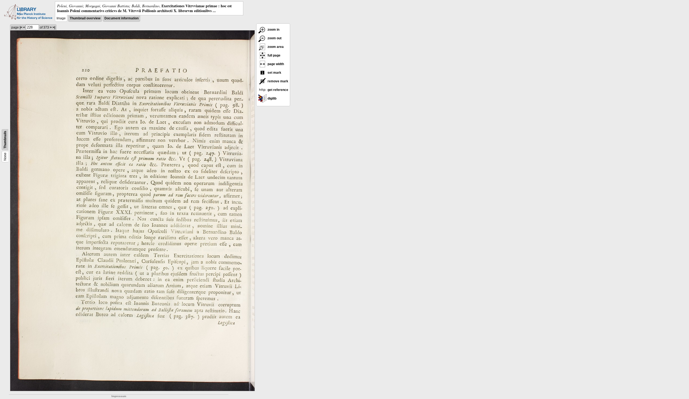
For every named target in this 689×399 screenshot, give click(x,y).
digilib (271, 98)
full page (273, 55)
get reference (277, 90)
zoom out (274, 38)
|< (21, 27)
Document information (121, 18)
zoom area (275, 47)
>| (53, 27)
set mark (274, 73)
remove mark (277, 81)
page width (275, 64)
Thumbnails (5, 140)
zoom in (273, 29)
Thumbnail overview (85, 18)
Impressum (118, 396)
